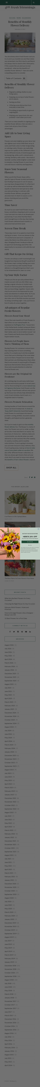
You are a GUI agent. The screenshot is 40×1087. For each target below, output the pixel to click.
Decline (30, 545)
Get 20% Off (30, 541)
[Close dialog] (38, 529)
